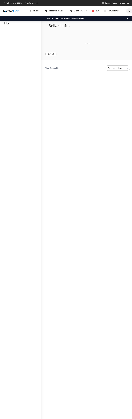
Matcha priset (32, 3)
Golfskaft (51, 54)
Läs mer (87, 43)
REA (97, 11)
